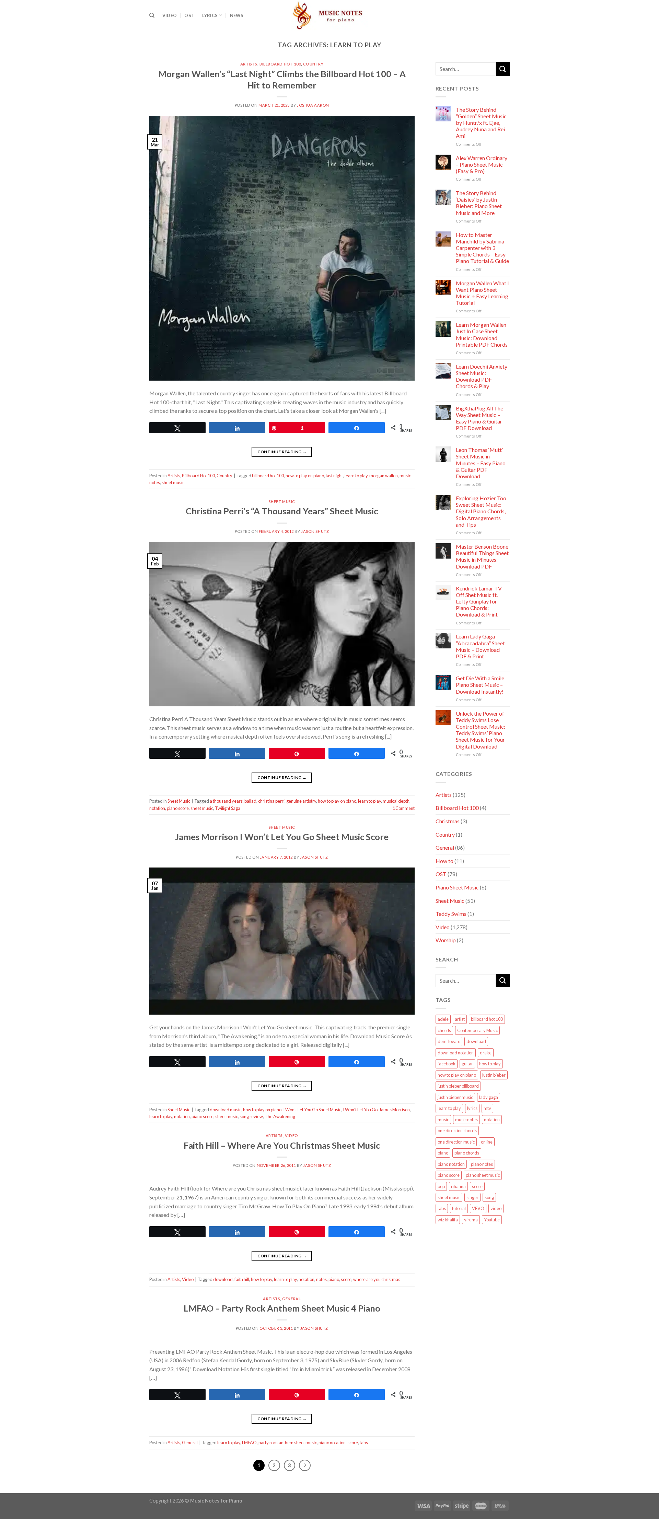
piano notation (332, 1442)
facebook (446, 1063)
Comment (403, 808)
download (223, 1279)
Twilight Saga (227, 808)
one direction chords (457, 1130)
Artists (248, 64)
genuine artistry (301, 801)
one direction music (456, 1142)
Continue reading (282, 451)
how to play (261, 1279)
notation (157, 808)
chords (444, 1030)
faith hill (241, 1279)
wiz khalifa (448, 1219)
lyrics (472, 1108)
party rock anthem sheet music (287, 1442)
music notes (466, 1119)
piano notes (482, 1164)
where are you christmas (376, 1279)
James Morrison (394, 1109)
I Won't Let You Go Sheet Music (312, 1109)
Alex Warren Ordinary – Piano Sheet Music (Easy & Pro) (481, 164)
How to (444, 861)
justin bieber (494, 1075)
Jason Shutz (315, 531)
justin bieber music (455, 1097)
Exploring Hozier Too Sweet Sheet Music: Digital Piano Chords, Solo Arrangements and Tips (481, 511)
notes (321, 1279)
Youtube (492, 1219)
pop (441, 1186)
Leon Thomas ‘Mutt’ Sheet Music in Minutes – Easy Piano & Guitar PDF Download (481, 462)
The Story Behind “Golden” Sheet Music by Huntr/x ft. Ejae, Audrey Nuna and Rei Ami (481, 122)
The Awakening (280, 1116)
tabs (364, 1442)
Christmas (448, 821)
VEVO (478, 1208)
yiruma (471, 1219)
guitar (467, 1063)
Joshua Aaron (313, 105)
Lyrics (210, 15)
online (487, 1142)
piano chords (466, 1153)
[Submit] (503, 68)
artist (460, 1019)
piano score (178, 808)
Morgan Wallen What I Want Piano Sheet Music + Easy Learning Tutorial (482, 293)
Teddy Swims (451, 913)
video (495, 1208)
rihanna (458, 1186)
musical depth (396, 801)
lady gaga (488, 1097)
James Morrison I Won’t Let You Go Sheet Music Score (282, 837)
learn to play (356, 475)
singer (472, 1197)
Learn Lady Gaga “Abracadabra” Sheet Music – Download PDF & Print (480, 646)
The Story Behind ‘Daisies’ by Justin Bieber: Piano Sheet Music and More (479, 203)
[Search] (151, 15)
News (236, 15)
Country (313, 64)
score (346, 1279)
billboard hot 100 (268, 475)
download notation (456, 1052)
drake (486, 1052)
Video (169, 15)
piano (333, 1279)
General (291, 1298)
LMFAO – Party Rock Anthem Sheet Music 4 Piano (282, 1308)
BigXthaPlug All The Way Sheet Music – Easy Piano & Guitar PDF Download (479, 418)
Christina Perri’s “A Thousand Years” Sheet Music (282, 511)
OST (189, 15)
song (489, 1197)
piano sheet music (483, 1175)
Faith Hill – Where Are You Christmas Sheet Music (282, 1145)
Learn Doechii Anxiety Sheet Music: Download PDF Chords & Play (481, 376)
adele (443, 1019)
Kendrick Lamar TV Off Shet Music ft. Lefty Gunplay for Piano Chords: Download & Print (479, 601)
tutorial (459, 1208)
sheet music (173, 482)
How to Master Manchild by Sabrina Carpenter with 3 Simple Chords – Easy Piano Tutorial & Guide (482, 247)
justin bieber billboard (458, 1086)
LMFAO (249, 1442)
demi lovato (449, 1041)
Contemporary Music (477, 1030)
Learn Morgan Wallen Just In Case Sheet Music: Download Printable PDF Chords (482, 334)
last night (334, 475)
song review (251, 1116)
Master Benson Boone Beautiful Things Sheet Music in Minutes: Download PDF (482, 556)
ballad (250, 801)
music (443, 1119)
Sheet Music (282, 501)
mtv (487, 1108)
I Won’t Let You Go (360, 1109)
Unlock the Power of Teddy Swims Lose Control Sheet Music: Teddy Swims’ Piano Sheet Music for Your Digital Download (480, 730)
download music (225, 1109)
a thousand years (226, 801)
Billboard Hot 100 (280, 64)
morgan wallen (383, 475)
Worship (446, 940)
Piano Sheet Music (457, 887)
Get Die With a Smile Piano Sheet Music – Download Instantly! (480, 684)
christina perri (271, 801)
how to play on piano (305, 475)
